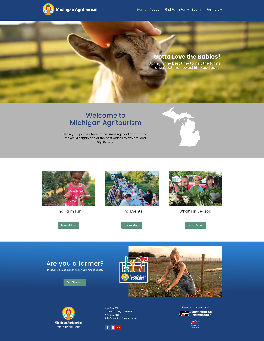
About (154, 9)
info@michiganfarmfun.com (121, 318)
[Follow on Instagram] (113, 327)
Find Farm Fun (175, 9)
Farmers (213, 9)
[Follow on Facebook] (107, 327)
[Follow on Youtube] (118, 327)
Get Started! (75, 282)
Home (141, 9)
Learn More (68, 225)
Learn (196, 9)
